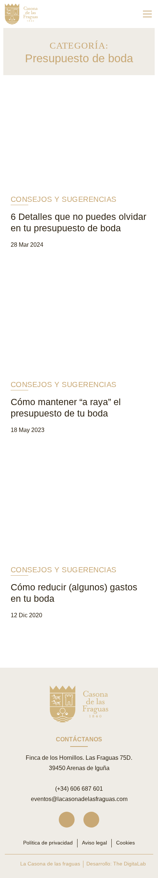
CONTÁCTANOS (79, 739)
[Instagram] (67, 820)
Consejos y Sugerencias (63, 199)
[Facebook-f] (91, 820)
